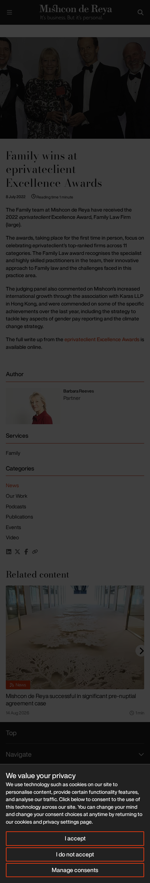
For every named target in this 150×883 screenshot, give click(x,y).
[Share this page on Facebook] (26, 552)
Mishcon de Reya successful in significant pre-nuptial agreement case (71, 699)
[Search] (140, 12)
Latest (25, 31)
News (12, 485)
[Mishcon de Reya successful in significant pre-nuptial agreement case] (75, 637)
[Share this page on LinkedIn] (9, 552)
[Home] (75, 13)
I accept (75, 838)
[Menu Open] (9, 12)
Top (11, 732)
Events (13, 527)
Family (13, 453)
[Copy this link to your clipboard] (35, 552)
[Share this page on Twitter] (17, 552)
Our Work (16, 496)
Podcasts (16, 506)
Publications (19, 516)
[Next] (141, 651)
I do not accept (75, 854)
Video (12, 537)
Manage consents (75, 870)
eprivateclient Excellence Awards (101, 339)
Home (6, 31)
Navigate (19, 754)
